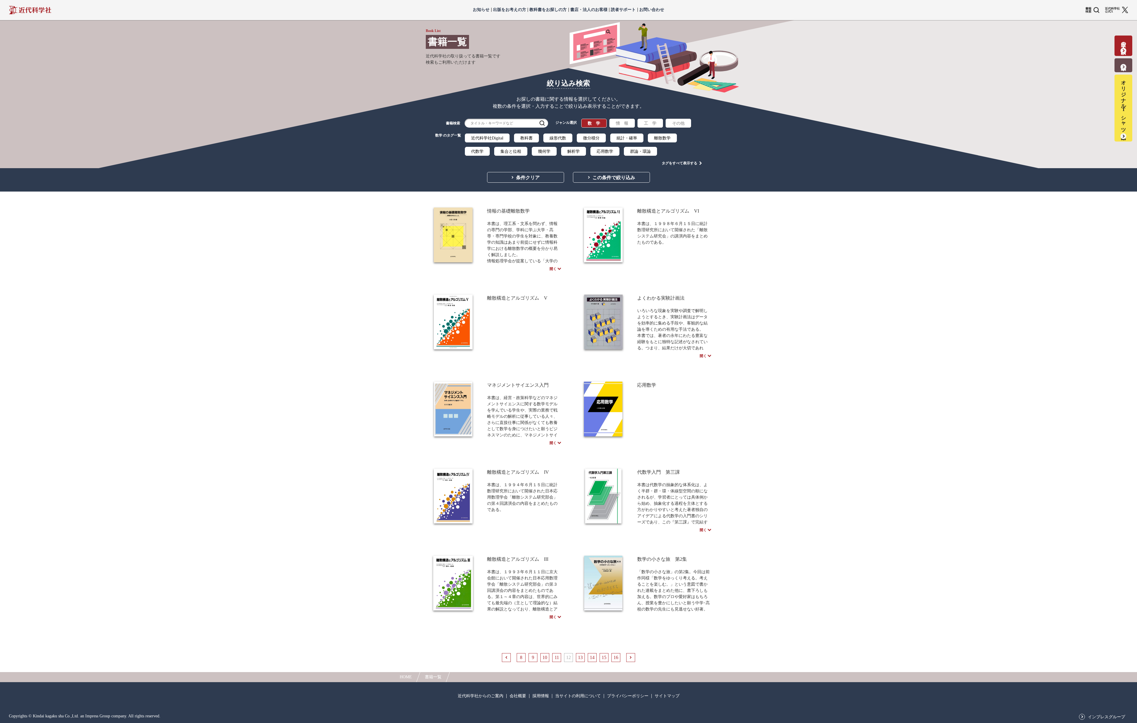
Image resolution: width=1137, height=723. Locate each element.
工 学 (650, 123)
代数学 (477, 151)
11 (557, 657)
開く (553, 269)
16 (616, 657)
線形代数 (558, 138)
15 (604, 657)
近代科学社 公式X (1112, 10)
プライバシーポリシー (627, 696)
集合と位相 (510, 151)
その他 (678, 123)
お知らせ (481, 10)
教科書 (526, 138)
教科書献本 (1123, 61)
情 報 (622, 123)
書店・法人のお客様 (589, 10)
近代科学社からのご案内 (480, 696)
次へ (630, 657)
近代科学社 (30, 10)
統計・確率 (626, 138)
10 (544, 657)
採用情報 (540, 696)
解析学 (573, 151)
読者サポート (623, 10)
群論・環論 (640, 151)
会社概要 (518, 696)
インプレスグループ (1106, 717)
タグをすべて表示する (679, 163)
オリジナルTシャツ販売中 (1123, 104)
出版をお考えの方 (509, 10)
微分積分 (591, 138)
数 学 (594, 123)
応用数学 (605, 151)
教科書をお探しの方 (548, 10)
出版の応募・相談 (1123, 42)
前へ (506, 657)
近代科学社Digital (487, 138)
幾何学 (544, 151)
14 (592, 657)
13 (580, 657)
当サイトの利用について (578, 696)
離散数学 (662, 138)
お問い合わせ (651, 10)
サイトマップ (667, 696)
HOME (406, 677)
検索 (542, 123)
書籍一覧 (433, 677)
